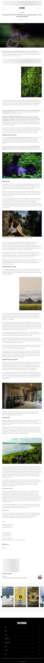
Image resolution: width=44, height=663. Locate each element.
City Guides (6, 650)
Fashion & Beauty (7, 638)
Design (5, 646)
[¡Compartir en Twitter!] (21, 19)
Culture (6, 634)
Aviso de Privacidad (22, 661)
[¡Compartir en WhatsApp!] (6, 548)
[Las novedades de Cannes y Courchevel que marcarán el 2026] (40, 577)
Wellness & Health (7, 642)
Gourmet (6, 630)
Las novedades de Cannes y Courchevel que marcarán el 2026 (14, 577)
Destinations (22, 12)
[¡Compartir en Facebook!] (2, 548)
